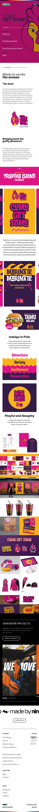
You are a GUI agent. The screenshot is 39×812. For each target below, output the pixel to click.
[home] (6, 4)
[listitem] (19, 211)
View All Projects (11, 638)
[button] (35, 4)
